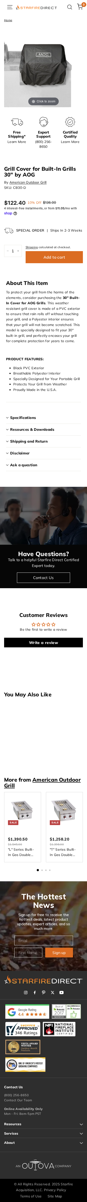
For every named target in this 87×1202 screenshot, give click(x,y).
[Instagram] (26, 992)
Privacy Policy (55, 1190)
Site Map (55, 1196)
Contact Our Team (18, 1100)
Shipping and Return (29, 441)
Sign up (59, 952)
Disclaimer (20, 453)
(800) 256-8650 (16, 1095)
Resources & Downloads (32, 429)
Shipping (32, 247)
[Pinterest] (44, 992)
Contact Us (43, 577)
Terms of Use (31, 1196)
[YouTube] (61, 992)
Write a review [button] (43, 642)
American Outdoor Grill (28, 182)
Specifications (23, 417)
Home (8, 20)
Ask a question (23, 465)
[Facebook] (35, 992)
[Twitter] (53, 992)
